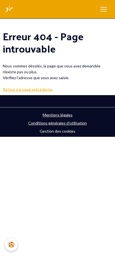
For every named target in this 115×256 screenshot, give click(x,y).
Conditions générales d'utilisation (57, 123)
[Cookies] (11, 244)
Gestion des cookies (57, 131)
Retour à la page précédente (27, 89)
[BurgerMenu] (104, 9)
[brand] (10, 9)
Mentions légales (58, 114)
